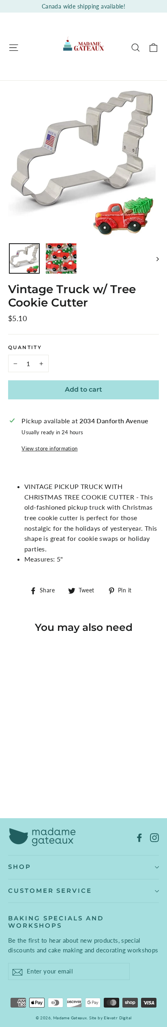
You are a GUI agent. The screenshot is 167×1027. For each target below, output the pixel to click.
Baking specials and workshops (56, 922)
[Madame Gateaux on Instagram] (154, 837)
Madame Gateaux (70, 1017)
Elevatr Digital (117, 1017)
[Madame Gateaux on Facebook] (139, 837)
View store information (49, 448)
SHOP (19, 866)
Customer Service (50, 890)
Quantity (25, 347)
